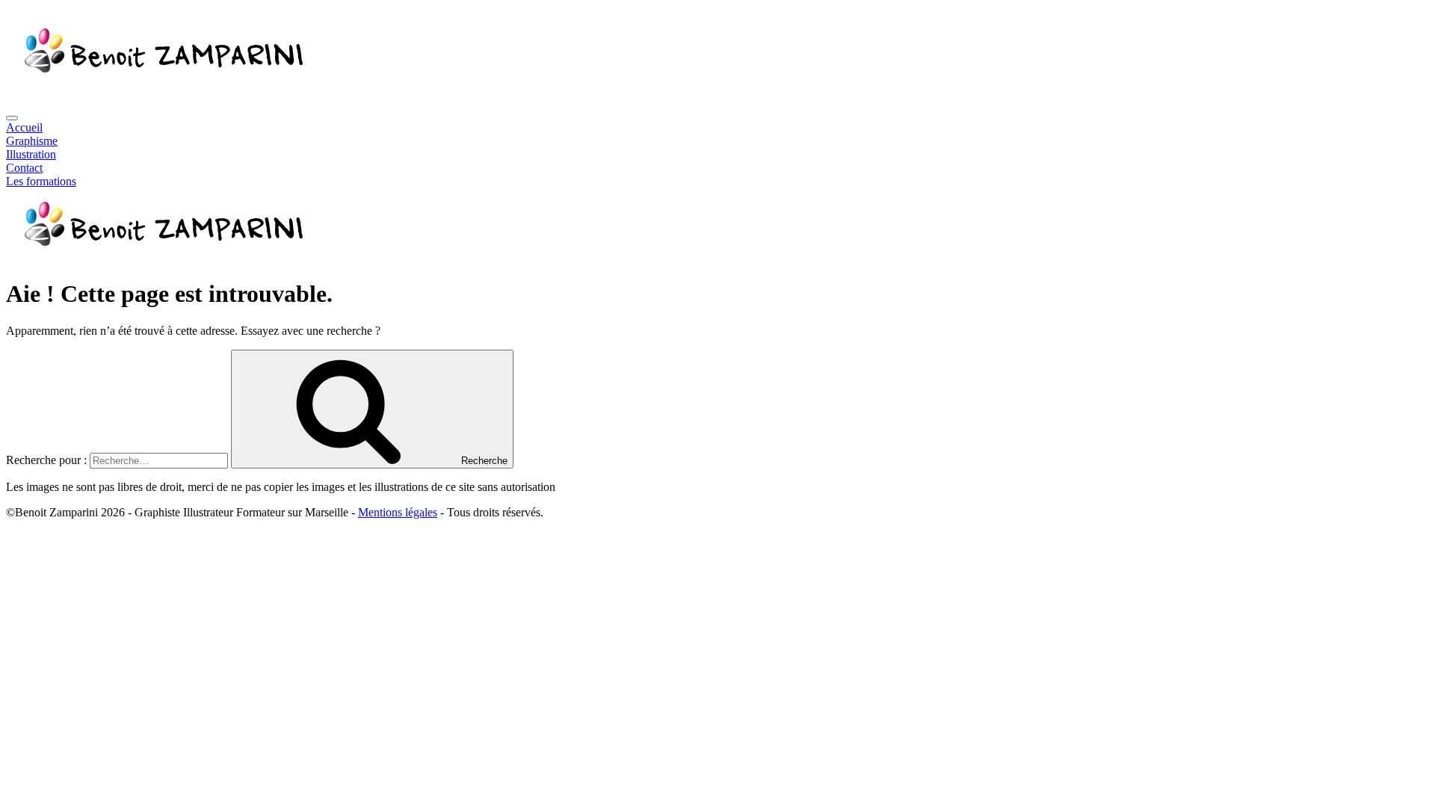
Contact (24, 167)
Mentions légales (397, 512)
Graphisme (32, 140)
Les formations (41, 181)
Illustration (31, 154)
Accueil (24, 127)
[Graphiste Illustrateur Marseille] (160, 257)
